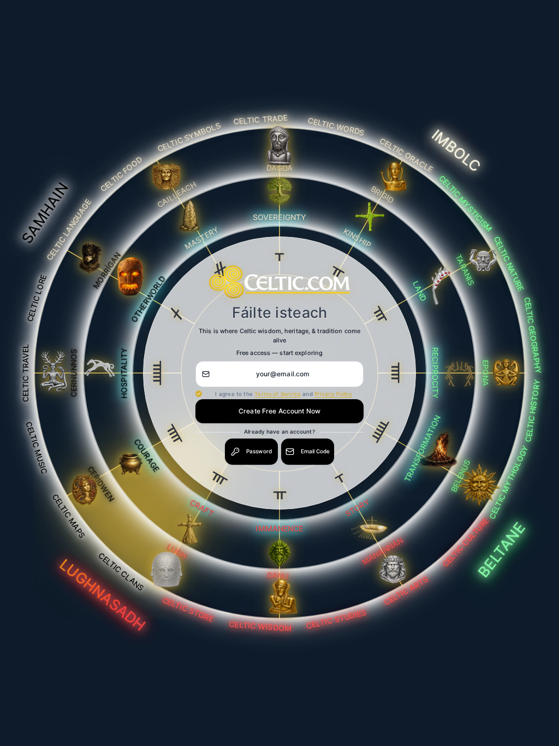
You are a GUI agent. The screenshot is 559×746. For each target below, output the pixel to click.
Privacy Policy (333, 393)
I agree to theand (283, 393)
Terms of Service (277, 393)
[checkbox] (198, 393)
